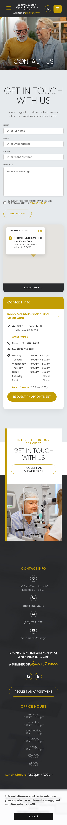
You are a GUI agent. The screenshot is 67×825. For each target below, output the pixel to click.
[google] (28, 676)
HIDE (40, 231)
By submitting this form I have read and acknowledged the (30, 202)
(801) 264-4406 (29, 343)
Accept (33, 816)
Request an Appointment (32, 397)
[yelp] (38, 676)
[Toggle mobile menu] (8, 8)
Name (6, 125)
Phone (6, 152)
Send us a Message (33, 638)
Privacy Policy (38, 203)
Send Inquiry (17, 213)
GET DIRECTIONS (20, 337)
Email (6, 138)
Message (8, 165)
